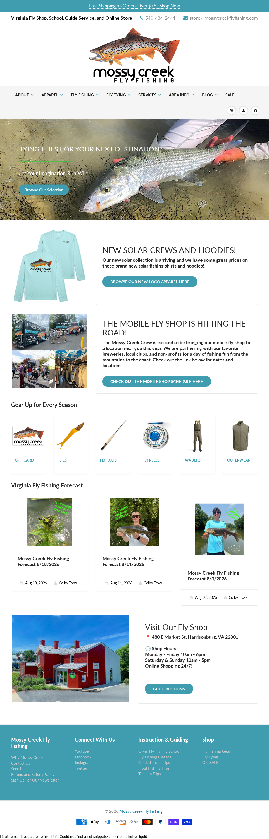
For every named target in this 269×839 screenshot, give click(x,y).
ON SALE (210, 762)
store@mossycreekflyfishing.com (224, 18)
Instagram (83, 762)
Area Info (179, 94)
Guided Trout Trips (154, 762)
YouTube (82, 751)
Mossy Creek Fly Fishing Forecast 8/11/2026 (128, 561)
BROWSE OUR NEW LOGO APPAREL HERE (149, 281)
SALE (230, 94)
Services (147, 94)
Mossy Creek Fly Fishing (141, 811)
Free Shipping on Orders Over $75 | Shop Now (134, 5)
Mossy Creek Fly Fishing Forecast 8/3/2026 (213, 575)
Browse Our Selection (43, 189)
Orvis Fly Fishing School (159, 751)
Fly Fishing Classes (154, 756)
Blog (207, 94)
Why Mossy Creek (27, 757)
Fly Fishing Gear (216, 751)
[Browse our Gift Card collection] (28, 426)
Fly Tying (116, 94)
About (22, 94)
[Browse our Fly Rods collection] (113, 433)
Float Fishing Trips (154, 768)
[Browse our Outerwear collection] (241, 433)
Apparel (50, 94)
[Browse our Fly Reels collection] (156, 433)
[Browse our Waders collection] (198, 433)
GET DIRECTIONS (169, 688)
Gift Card (24, 460)
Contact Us (20, 763)
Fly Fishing (82, 94)
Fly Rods (108, 460)
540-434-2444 (160, 18)
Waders (193, 460)
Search (16, 768)
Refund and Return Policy (32, 774)
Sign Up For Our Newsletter (35, 780)
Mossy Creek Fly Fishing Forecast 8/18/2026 (43, 561)
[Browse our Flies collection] (71, 433)
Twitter (81, 768)
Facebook (83, 756)
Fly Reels (150, 460)
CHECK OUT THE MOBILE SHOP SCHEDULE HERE (156, 381)
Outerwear (238, 460)
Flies (62, 460)
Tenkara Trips (149, 773)
